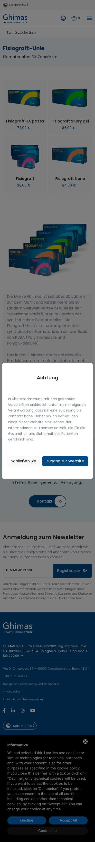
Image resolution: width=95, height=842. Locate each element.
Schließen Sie (23, 461)
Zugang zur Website (65, 461)
